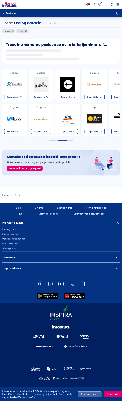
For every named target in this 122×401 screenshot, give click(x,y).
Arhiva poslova (9, 248)
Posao (5, 195)
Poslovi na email (10, 234)
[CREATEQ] (41, 85)
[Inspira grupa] (14, 85)
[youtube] (61, 284)
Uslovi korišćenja (48, 213)
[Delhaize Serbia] (95, 85)
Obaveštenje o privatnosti (88, 213)
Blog (18, 207)
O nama (39, 207)
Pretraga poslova (11, 229)
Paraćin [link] (18, 195)
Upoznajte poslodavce (13, 238)
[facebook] (40, 284)
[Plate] (100, 4)
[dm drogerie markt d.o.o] (41, 120)
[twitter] (72, 284)
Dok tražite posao (11, 243)
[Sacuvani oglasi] (106, 4)
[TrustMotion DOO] (95, 120)
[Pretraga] (94, 4)
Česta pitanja (64, 207)
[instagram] (50, 284)
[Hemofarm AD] (68, 85)
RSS (20, 213)
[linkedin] (82, 284)
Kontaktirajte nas (96, 207)
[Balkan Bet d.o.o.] (68, 120)
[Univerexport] (14, 120)
